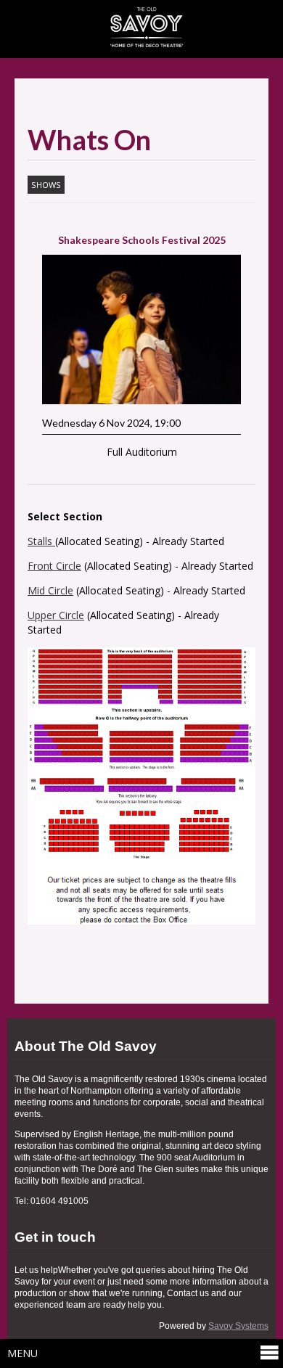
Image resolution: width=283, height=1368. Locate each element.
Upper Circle (56, 615)
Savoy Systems (238, 1326)
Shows (46, 184)
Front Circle (54, 566)
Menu (22, 1353)
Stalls (41, 541)
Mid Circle (50, 590)
